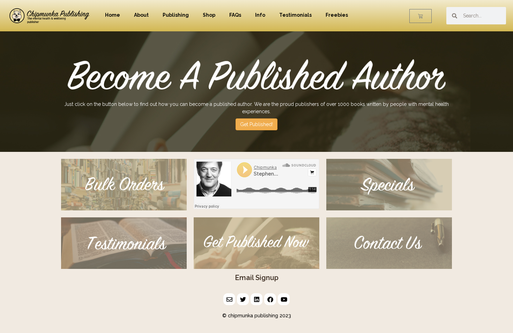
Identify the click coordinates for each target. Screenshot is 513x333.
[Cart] (420, 16)
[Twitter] (243, 299)
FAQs (235, 15)
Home (112, 15)
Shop (209, 15)
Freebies (337, 15)
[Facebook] (270, 299)
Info (260, 15)
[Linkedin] (256, 299)
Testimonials (295, 15)
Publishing (176, 15)
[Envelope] (229, 299)
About (141, 15)
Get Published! (256, 124)
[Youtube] (284, 299)
